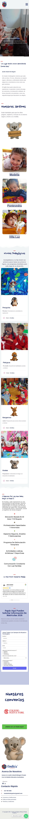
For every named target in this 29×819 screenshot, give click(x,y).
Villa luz (14, 236)
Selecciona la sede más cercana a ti (9, 650)
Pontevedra (14, 205)
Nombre (4, 636)
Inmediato (6, 661)
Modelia (14, 174)
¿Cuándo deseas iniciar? (7, 660)
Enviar (14, 668)
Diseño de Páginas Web (16, 811)
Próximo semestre (8, 664)
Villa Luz (5, 652)
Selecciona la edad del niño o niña (9, 655)
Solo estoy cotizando (8, 665)
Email (3, 645)
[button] (26, 816)
